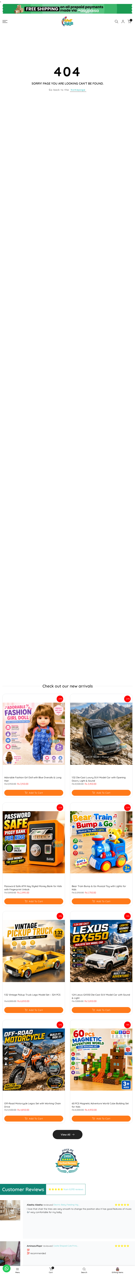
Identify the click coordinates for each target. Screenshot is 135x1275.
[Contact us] (7, 1268)
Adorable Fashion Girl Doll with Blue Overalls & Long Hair (32, 779)
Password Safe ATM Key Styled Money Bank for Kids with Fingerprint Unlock (33, 888)
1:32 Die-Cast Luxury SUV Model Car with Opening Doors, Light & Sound (99, 779)
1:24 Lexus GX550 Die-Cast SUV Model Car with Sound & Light (101, 996)
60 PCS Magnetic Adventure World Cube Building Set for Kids (100, 1105)
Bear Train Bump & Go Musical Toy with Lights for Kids (99, 888)
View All (65, 1134)
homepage (78, 89)
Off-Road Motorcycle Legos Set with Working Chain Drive (32, 1105)
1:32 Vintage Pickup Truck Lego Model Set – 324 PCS (32, 994)
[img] (56, 1189)
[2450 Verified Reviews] (67, 1173)
